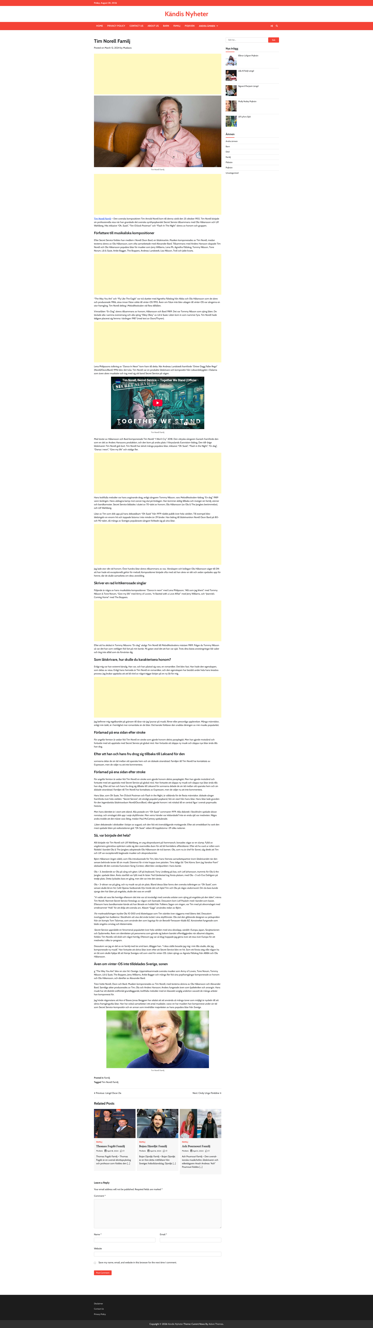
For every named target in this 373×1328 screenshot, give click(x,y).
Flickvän (229, 162)
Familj (176, 25)
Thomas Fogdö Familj (110, 1146)
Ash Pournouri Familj (196, 1146)
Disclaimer (98, 1303)
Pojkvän (190, 25)
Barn (166, 25)
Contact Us (136, 25)
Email (163, 1234)
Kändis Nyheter (186, 14)
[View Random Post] (272, 26)
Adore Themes (216, 1324)
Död (227, 151)
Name (98, 1234)
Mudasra (127, 47)
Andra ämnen (207, 26)
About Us (153, 25)
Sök (273, 40)
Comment (100, 1195)
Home (99, 25)
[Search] (277, 26)
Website (98, 1248)
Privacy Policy (116, 25)
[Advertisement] (157, 74)
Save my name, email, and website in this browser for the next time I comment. (137, 1262)
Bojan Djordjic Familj (153, 1146)
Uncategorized (232, 172)
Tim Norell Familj (102, 218)
